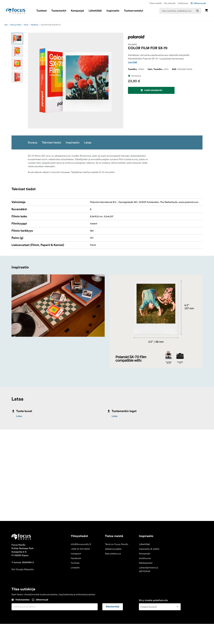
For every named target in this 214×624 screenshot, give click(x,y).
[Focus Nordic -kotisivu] (15, 11)
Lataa (19, 416)
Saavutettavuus (113, 553)
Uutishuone (183, 3)
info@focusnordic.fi (81, 544)
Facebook (76, 558)
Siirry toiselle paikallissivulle (153, 600)
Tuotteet (41, 10)
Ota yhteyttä (169, 3)
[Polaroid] (136, 37)
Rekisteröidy (112, 607)
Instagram (76, 553)
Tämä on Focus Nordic (116, 544)
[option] (17, 38)
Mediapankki (145, 563)
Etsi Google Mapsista (23, 569)
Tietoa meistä (155, 3)
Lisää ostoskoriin (153, 90)
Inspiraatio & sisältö (149, 549)
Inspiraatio (112, 10)
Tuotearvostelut (133, 10)
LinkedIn (75, 567)
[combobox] (180, 11)
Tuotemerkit (58, 10)
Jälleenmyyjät (199, 3)
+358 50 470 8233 (80, 549)
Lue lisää (132, 62)
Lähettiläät (95, 10)
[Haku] (197, 11)
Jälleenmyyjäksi (113, 549)
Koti (6, 25)
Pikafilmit (34, 25)
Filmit (26, 25)
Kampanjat (77, 10)
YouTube (75, 563)
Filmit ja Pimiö (15, 25)
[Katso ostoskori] (206, 11)
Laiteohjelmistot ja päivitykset (148, 569)
